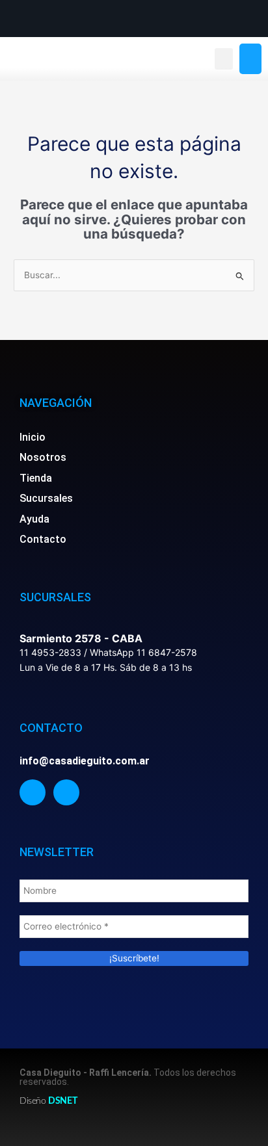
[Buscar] (250, 59)
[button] (224, 59)
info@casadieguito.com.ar (85, 761)
